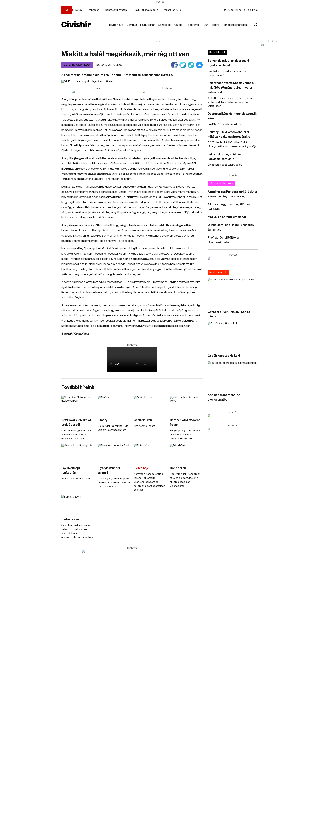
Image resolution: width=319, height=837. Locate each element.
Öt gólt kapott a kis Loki (224, 355)
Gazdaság (164, 24)
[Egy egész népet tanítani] (114, 453)
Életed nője (141, 468)
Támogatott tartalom (235, 24)
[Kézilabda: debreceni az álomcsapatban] (233, 375)
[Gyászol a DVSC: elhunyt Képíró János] (233, 292)
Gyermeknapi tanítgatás (70, 470)
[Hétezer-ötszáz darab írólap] (186, 405)
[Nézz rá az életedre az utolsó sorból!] (77, 405)
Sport (215, 24)
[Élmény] (114, 405)
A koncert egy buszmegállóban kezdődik (229, 206)
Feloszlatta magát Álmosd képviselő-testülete (225, 156)
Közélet (178, 24)
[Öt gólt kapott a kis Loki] (233, 336)
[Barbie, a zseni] (77, 504)
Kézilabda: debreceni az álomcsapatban (224, 397)
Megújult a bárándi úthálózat (227, 216)
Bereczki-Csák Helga (77, 65)
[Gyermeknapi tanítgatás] (77, 453)
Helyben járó (115, 24)
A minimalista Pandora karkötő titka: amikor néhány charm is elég (232, 194)
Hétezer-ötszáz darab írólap (185, 422)
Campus (132, 24)
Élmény (102, 420)
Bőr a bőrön (178, 468)
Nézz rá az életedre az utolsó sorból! (76, 422)
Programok (193, 24)
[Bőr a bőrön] (186, 453)
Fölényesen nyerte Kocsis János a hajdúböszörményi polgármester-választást (231, 87)
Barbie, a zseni (71, 519)
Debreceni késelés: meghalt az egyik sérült (232, 116)
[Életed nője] (150, 453)
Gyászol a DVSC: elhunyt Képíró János (229, 314)
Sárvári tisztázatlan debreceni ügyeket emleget (228, 63)
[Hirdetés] (273, 44)
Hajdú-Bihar (147, 24)
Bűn (206, 24)
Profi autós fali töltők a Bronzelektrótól (223, 240)
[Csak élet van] (150, 405)
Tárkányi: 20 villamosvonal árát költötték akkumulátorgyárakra (229, 134)
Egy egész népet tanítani (109, 470)
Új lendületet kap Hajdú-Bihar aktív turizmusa (231, 227)
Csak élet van (143, 420)
